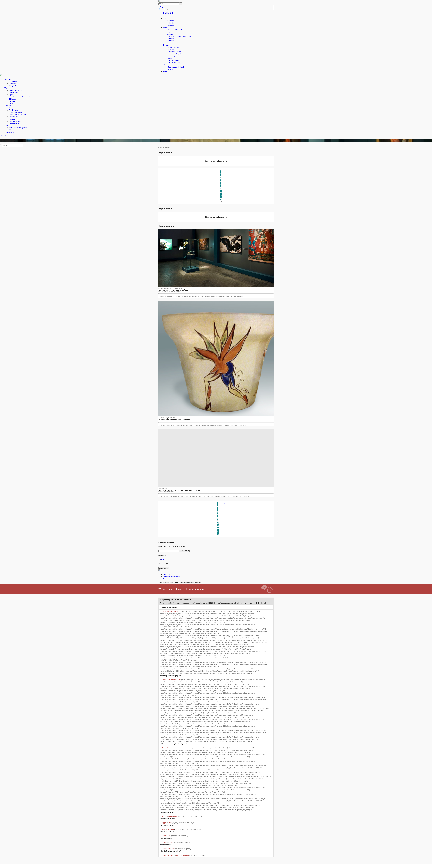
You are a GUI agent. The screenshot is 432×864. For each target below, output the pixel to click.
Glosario (170, 69)
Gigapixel (170, 25)
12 (221, 195)
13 (221, 197)
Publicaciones (168, 71)
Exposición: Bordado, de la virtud (179, 36)
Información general (174, 29)
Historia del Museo (174, 51)
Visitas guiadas (172, 43)
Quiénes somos (173, 47)
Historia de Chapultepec (175, 54)
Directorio (166, 574)
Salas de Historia (173, 60)
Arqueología (171, 56)
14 (221, 199)
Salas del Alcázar (173, 62)
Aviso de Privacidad (170, 579)
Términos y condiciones (171, 577)
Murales (170, 58)
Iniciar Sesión (169, 13)
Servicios (170, 40)
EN (167, 9)
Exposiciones (172, 32)
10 (221, 191)
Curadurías (171, 21)
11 (221, 193)
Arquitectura (171, 49)
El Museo (166, 45)
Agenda (170, 34)
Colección (166, 18)
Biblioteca (170, 38)
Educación (166, 65)
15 (221, 202)
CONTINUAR (184, 551)
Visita (165, 27)
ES (162, 9)
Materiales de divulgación (176, 67)
